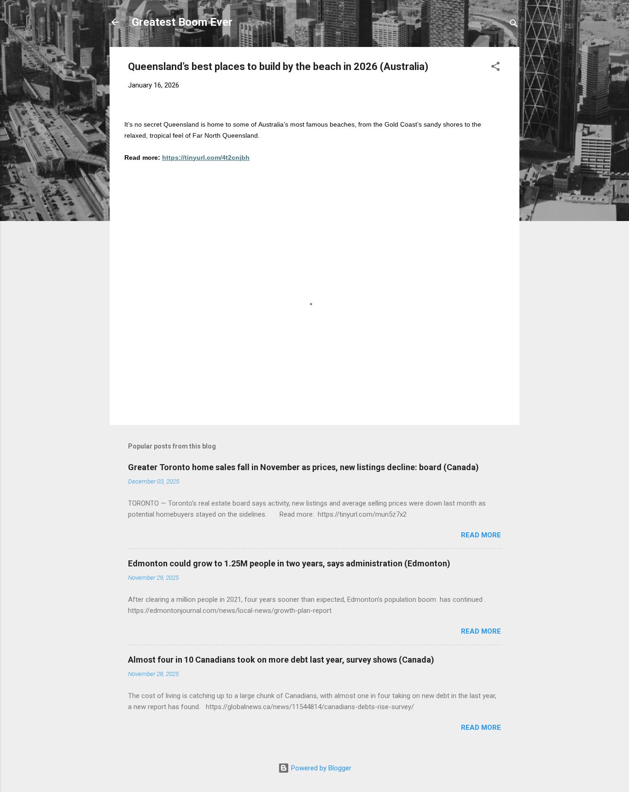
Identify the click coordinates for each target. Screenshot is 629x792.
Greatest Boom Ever (182, 22)
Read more (481, 535)
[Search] (513, 25)
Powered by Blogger (320, 768)
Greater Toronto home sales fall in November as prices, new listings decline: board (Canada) (303, 467)
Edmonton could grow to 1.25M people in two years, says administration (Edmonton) (289, 563)
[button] (495, 68)
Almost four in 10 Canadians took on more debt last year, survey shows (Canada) (281, 659)
